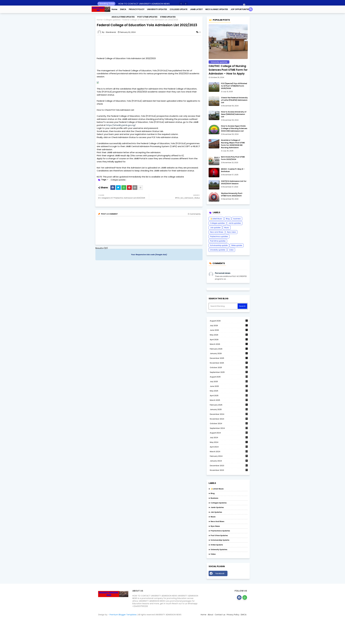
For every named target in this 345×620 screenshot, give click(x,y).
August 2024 (229, 433)
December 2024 (229, 414)
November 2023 (229, 470)
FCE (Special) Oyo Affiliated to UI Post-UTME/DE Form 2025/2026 (234, 86)
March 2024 (229, 451)
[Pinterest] (129, 187)
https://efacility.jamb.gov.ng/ (121, 125)
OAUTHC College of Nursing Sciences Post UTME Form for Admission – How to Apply (228, 69)
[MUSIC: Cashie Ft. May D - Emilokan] (214, 172)
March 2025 (229, 400)
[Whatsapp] (123, 187)
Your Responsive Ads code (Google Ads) (149, 254)
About (210, 614)
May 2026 (228, 335)
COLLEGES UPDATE (178, 9)
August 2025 (229, 377)
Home (114, 9)
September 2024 (229, 428)
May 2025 (229, 391)
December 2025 (228, 358)
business (237, 219)
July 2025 (229, 381)
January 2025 (229, 409)
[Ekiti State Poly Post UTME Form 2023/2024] (214, 160)
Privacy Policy (233, 614)
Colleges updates (118, 180)
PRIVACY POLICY (136, 9)
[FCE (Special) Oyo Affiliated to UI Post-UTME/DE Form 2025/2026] (214, 87)
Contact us (220, 614)
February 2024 (229, 456)
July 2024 (228, 437)
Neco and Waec (216, 232)
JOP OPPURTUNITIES (240, 9)
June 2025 (229, 386)
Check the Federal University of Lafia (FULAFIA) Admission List (234, 100)
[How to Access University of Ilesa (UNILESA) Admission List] (214, 115)
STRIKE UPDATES (168, 17)
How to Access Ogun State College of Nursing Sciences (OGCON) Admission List (234, 128)
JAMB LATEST (196, 9)
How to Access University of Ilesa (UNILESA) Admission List (233, 114)
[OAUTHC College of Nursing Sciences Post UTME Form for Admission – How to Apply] (228, 41)
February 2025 (228, 405)
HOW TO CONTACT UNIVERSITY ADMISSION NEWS (144, 3)
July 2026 (228, 325)
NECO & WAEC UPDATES (216, 9)
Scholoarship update (219, 245)
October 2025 (229, 367)
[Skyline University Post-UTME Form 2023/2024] (214, 197)
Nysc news (231, 232)
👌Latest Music (216, 219)
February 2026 (228, 349)
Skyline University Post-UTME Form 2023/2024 (232, 194)
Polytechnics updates (219, 236)
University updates (217, 250)
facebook (219, 573)
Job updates (215, 227)
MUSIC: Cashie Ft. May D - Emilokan (233, 170)
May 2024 (228, 442)
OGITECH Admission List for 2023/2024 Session (233, 182)
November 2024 (228, 419)
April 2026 (228, 339)
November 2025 (228, 363)
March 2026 (228, 344)
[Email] (134, 187)
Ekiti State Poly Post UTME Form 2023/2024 (233, 158)
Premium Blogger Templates (123, 614)
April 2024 (229, 447)
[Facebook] (112, 187)
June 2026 (228, 330)
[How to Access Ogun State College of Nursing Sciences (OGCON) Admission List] (214, 129)
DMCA (123, 9)
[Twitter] (118, 187)
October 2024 (228, 423)
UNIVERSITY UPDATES (157, 9)
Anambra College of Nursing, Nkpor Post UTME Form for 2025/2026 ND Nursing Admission (233, 144)
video (231, 250)
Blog (228, 219)
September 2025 (228, 372)
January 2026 (228, 353)
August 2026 (228, 321)
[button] (181, 4)
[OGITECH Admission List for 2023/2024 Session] (214, 184)
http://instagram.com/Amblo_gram (238, 574)
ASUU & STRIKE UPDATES (123, 17)
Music (226, 227)
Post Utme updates (218, 241)
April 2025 (229, 395)
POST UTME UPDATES (147, 17)
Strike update (236, 245)
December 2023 (229, 465)
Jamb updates (234, 223)
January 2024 (228, 461)
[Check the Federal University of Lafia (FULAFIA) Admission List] (214, 101)
